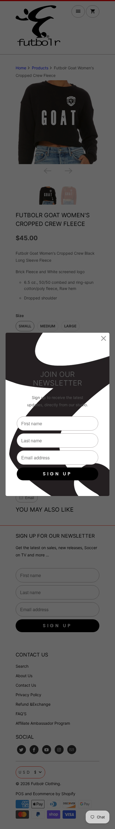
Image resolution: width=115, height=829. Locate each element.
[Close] (104, 338)
